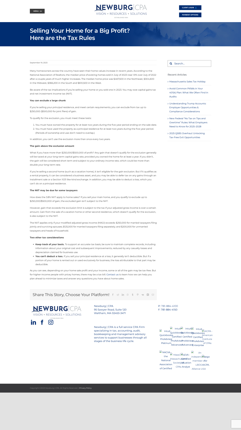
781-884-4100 (169, 306)
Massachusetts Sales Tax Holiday (187, 81)
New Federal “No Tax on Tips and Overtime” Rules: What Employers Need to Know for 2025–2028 (188, 122)
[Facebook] (42, 322)
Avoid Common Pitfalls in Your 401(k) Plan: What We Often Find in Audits (188, 92)
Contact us (112, 274)
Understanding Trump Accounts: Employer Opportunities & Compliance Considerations (187, 107)
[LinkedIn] (33, 322)
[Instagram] (50, 322)
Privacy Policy (85, 388)
